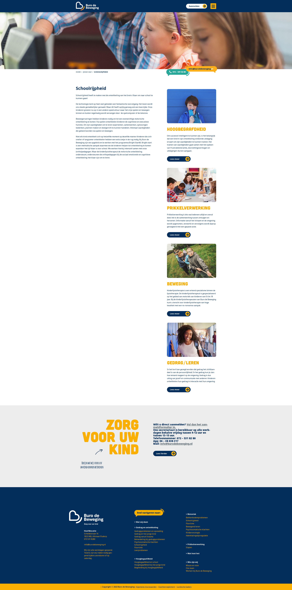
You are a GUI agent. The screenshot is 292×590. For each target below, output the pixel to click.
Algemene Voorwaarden (146, 587)
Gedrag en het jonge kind (145, 534)
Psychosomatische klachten (146, 542)
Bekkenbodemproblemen (197, 517)
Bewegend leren (193, 526)
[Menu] (213, 6)
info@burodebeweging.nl (176, 443)
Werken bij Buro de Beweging (199, 571)
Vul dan (192, 424)
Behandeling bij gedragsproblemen (149, 539)
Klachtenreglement (166, 587)
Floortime (138, 547)
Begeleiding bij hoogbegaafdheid (148, 567)
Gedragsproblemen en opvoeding (148, 531)
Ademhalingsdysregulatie (197, 535)
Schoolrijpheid (140, 545)
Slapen (189, 547)
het (199, 424)
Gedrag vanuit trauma (143, 536)
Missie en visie (192, 565)
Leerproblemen (141, 550)
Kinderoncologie (193, 532)
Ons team (190, 568)
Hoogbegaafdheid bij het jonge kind (149, 565)
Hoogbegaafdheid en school (146, 562)
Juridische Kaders (184, 587)
